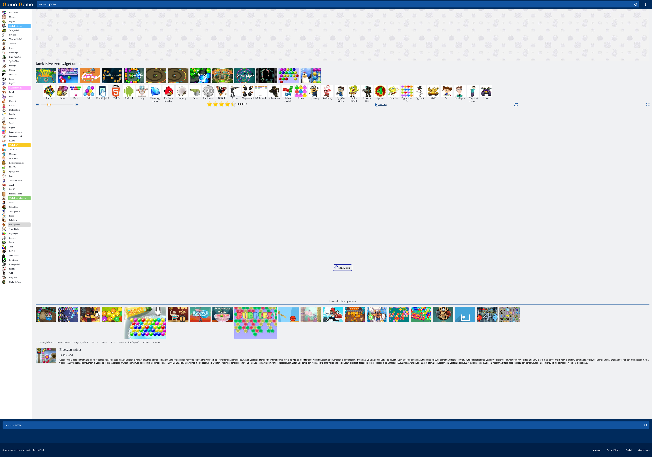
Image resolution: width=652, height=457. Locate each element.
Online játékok (45, 342)
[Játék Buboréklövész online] (178, 75)
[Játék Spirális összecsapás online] (244, 75)
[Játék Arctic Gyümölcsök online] (311, 75)
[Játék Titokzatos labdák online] (222, 314)
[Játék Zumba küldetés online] (134, 75)
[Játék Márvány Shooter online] (222, 75)
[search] (635, 4)
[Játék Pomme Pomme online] (311, 314)
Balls (113, 342)
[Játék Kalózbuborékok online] (90, 314)
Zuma (104, 342)
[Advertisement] (189, 34)
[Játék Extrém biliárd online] (68, 75)
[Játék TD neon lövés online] (266, 75)
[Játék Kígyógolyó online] (156, 75)
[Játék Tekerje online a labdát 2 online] (443, 314)
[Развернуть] (647, 104)
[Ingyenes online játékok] (18, 4)
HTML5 (146, 342)
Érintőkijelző (133, 342)
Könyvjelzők (344, 267)
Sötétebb (382, 104)
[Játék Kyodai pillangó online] (509, 314)
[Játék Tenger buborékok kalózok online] (333, 314)
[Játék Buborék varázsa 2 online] (421, 314)
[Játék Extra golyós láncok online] (46, 75)
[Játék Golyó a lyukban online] (465, 314)
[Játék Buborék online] (145, 323)
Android (156, 342)
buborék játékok (63, 342)
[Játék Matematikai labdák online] (112, 314)
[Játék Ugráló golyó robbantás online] (200, 314)
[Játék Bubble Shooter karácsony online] (68, 314)
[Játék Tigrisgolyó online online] (178, 314)
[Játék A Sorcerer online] (46, 314)
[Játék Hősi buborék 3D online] (355, 314)
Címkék (629, 450)
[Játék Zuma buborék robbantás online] (90, 75)
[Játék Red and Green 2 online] (288, 314)
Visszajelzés (643, 450)
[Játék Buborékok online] (288, 75)
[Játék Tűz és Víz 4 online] (487, 314)
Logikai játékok (81, 342)
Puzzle (95, 342)
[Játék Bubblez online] (255, 323)
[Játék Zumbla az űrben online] (112, 75)
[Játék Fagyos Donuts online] (377, 314)
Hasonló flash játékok (342, 301)
